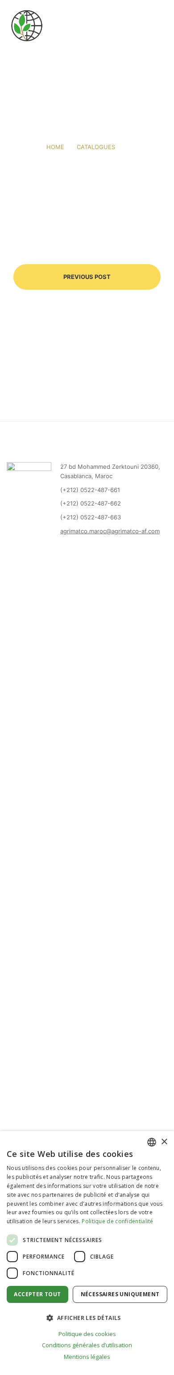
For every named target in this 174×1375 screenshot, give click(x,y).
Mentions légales (87, 1357)
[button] (87, 1317)
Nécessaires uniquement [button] (120, 1294)
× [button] (164, 1142)
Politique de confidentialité (117, 1221)
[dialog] (87, 1253)
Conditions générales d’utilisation (87, 1345)
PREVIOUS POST (87, 276)
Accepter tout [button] (37, 1294)
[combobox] (151, 1142)
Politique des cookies (87, 1334)
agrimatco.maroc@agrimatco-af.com (110, 531)
